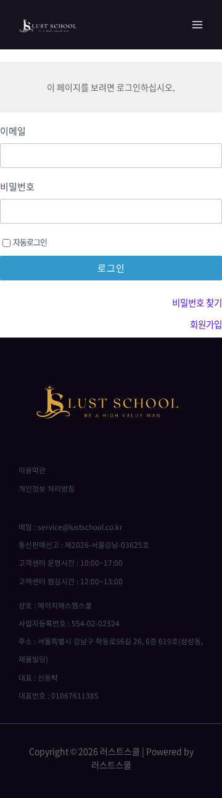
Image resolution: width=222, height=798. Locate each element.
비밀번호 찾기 (197, 302)
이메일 (13, 131)
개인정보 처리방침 (46, 488)
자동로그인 (30, 242)
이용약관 (32, 470)
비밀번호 (17, 186)
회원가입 (206, 324)
